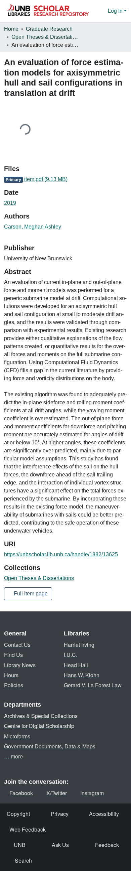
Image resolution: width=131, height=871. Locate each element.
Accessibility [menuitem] (104, 814)
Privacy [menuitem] (60, 814)
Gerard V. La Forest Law (93, 685)
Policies (13, 685)
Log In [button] (116, 11)
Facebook (21, 793)
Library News (20, 665)
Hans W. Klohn (81, 675)
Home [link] (11, 29)
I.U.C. (70, 655)
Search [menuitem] (23, 860)
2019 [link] (10, 203)
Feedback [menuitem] (107, 845)
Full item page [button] (30, 593)
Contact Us (17, 644)
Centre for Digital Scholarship (39, 726)
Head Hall (76, 665)
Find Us (13, 655)
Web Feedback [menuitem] (27, 829)
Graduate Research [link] (49, 29)
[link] (65, 179)
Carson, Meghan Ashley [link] (32, 227)
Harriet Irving (79, 644)
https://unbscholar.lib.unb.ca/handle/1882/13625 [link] (61, 554)
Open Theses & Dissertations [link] (45, 37)
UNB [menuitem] (20, 845)
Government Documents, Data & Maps (49, 746)
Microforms (17, 736)
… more (13, 756)
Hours (11, 675)
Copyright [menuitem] (18, 814)
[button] (47, 11)
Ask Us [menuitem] (60, 845)
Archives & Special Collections (41, 716)
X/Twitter (56, 793)
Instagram (92, 793)
